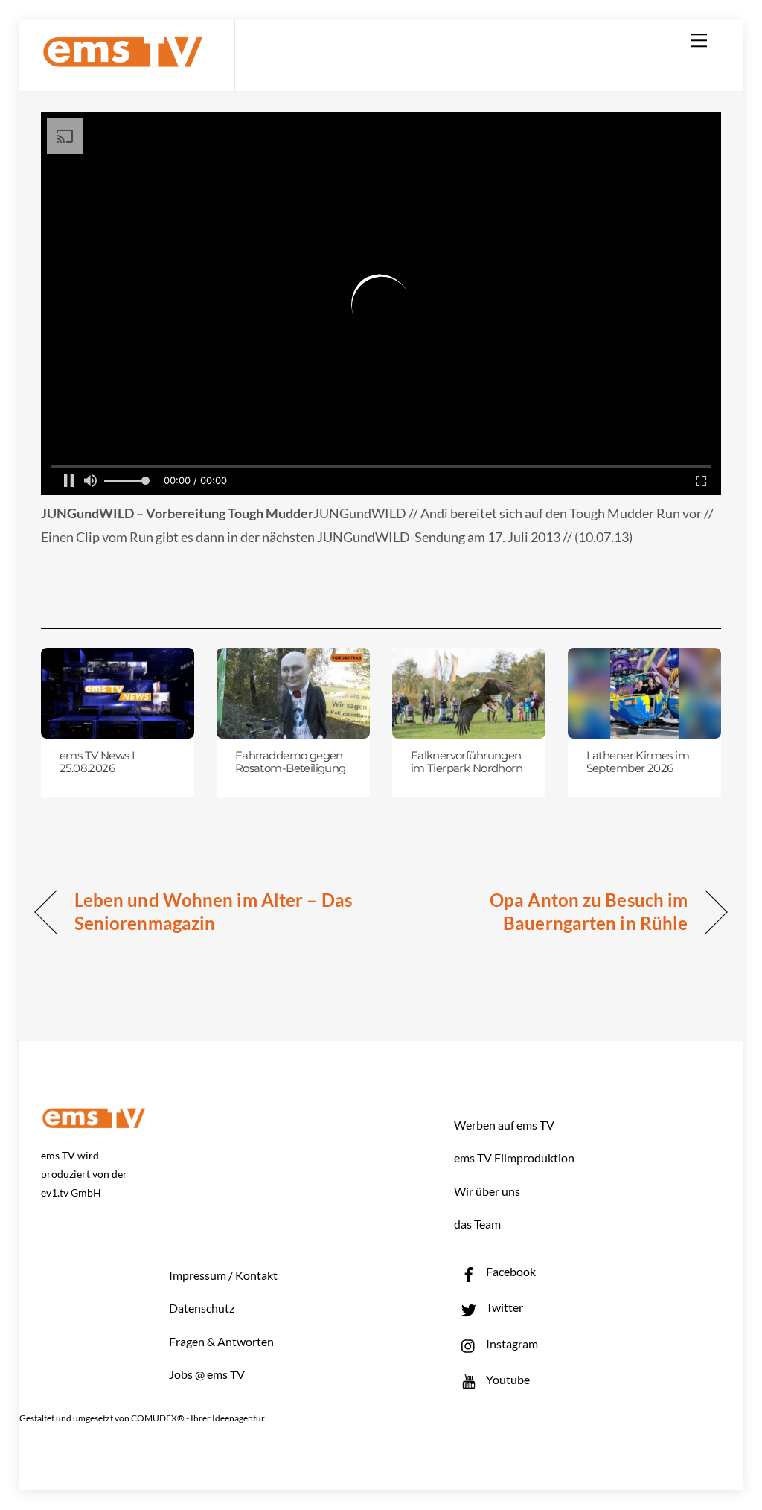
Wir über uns (487, 1191)
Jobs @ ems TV (207, 1374)
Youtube (507, 1379)
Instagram (511, 1344)
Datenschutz (201, 1308)
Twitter (503, 1307)
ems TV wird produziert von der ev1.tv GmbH (84, 1174)
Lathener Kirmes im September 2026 (638, 762)
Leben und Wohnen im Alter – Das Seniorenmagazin (213, 911)
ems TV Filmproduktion (514, 1157)
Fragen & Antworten (221, 1341)
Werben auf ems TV (504, 1125)
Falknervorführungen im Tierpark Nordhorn (466, 762)
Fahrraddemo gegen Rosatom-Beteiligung (290, 762)
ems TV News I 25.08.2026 (97, 762)
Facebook (510, 1271)
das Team (477, 1224)
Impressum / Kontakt (223, 1275)
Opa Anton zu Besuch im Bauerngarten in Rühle (544, 911)
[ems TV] (123, 58)
